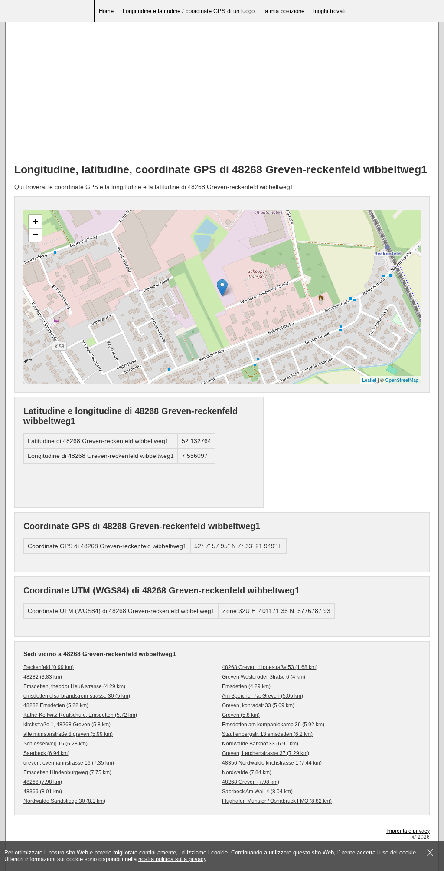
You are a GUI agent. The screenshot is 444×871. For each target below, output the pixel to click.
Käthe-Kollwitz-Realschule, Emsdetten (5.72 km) (80, 715)
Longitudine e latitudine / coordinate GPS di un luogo (189, 11)
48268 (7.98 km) (42, 782)
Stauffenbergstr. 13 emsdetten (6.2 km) (267, 734)
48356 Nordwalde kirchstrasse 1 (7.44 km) (272, 763)
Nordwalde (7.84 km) (246, 772)
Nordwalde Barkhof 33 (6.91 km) (260, 744)
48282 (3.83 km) (42, 677)
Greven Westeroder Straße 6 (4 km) (263, 677)
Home (106, 11)
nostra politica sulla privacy (172, 859)
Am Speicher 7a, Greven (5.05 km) (262, 696)
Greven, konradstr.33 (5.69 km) (258, 705)
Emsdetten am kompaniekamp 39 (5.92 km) (273, 725)
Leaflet (369, 379)
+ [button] (35, 221)
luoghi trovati (329, 11)
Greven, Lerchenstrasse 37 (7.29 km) (265, 753)
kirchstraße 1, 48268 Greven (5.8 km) (67, 725)
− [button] (35, 234)
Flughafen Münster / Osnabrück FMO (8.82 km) (277, 801)
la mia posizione (284, 11)
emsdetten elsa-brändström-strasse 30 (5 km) (76, 696)
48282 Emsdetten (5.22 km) (55, 705)
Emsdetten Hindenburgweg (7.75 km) (67, 772)
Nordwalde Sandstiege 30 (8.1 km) (64, 801)
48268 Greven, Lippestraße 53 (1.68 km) (269, 667)
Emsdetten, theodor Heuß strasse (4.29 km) (74, 686)
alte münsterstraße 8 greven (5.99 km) (68, 734)
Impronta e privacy (408, 831)
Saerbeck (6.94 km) (46, 753)
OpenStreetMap (401, 379)
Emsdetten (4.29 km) (246, 686)
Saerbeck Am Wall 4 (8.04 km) (257, 791)
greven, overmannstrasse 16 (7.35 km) (68, 763)
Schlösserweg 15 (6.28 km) (55, 744)
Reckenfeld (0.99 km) (48, 667)
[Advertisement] (222, 96)
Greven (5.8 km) (241, 715)
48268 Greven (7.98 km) (250, 782)
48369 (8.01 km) (42, 791)
